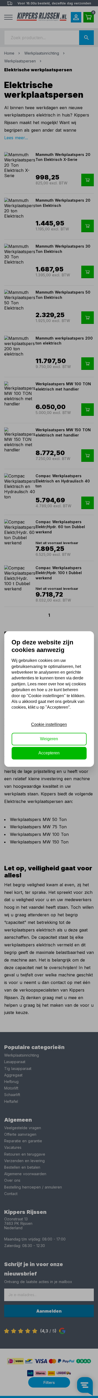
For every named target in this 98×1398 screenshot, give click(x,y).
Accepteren (49, 753)
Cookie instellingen (49, 725)
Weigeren (49, 739)
